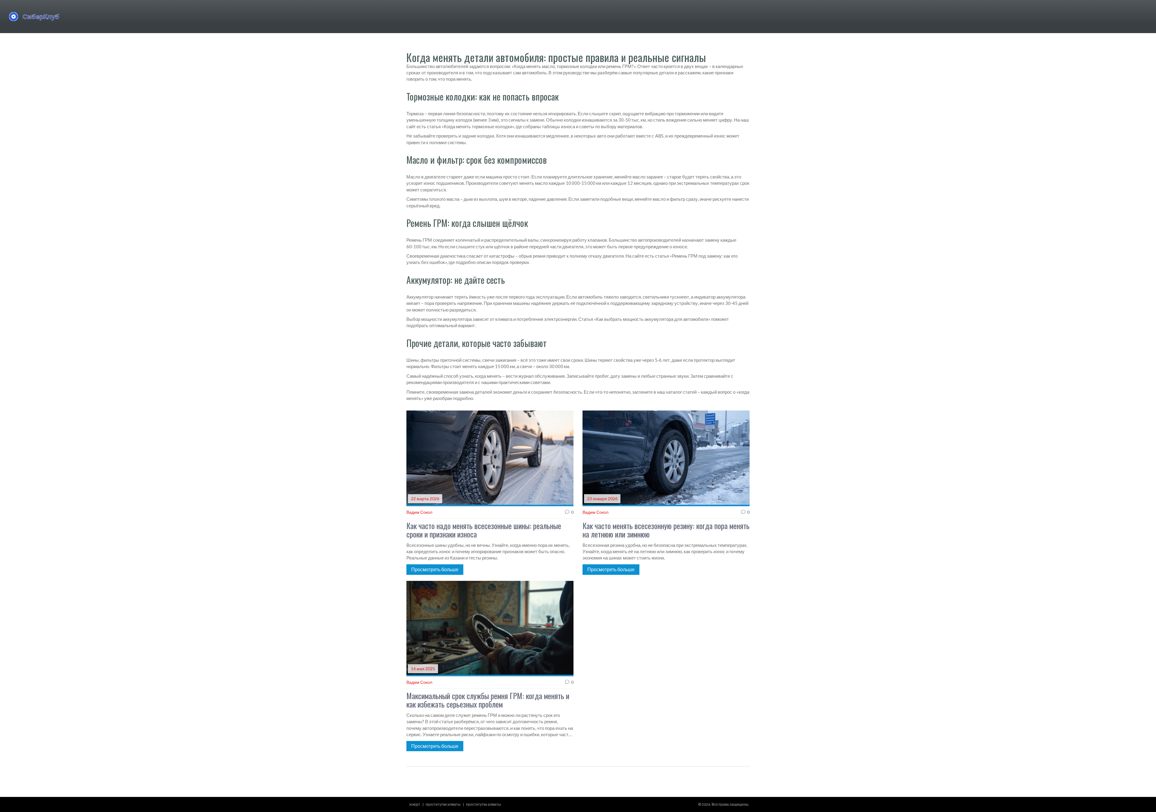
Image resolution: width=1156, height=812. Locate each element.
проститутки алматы (443, 804)
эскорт (414, 804)
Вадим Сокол (419, 512)
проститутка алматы (483, 804)
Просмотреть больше (434, 569)
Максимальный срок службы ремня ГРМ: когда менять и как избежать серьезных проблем (487, 700)
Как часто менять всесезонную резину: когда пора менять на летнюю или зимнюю (666, 530)
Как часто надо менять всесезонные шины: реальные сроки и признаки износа (483, 530)
